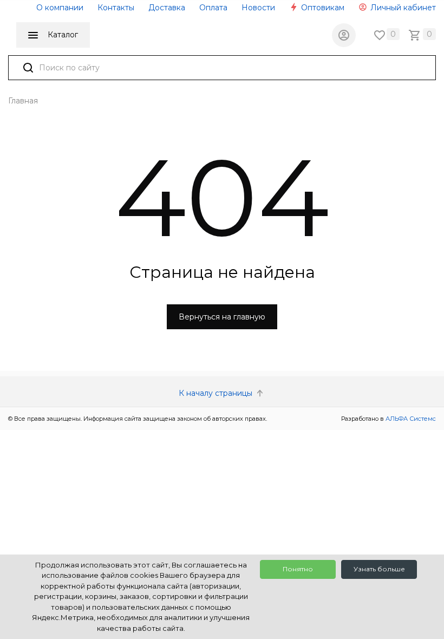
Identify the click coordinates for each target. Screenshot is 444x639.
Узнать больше (379, 569)
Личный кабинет (402, 7)
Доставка (166, 7)
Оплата (213, 7)
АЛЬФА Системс (410, 418)
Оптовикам (321, 7)
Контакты (115, 7)
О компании (59, 7)
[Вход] (344, 35)
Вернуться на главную (222, 317)
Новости (258, 7)
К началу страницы (216, 393)
